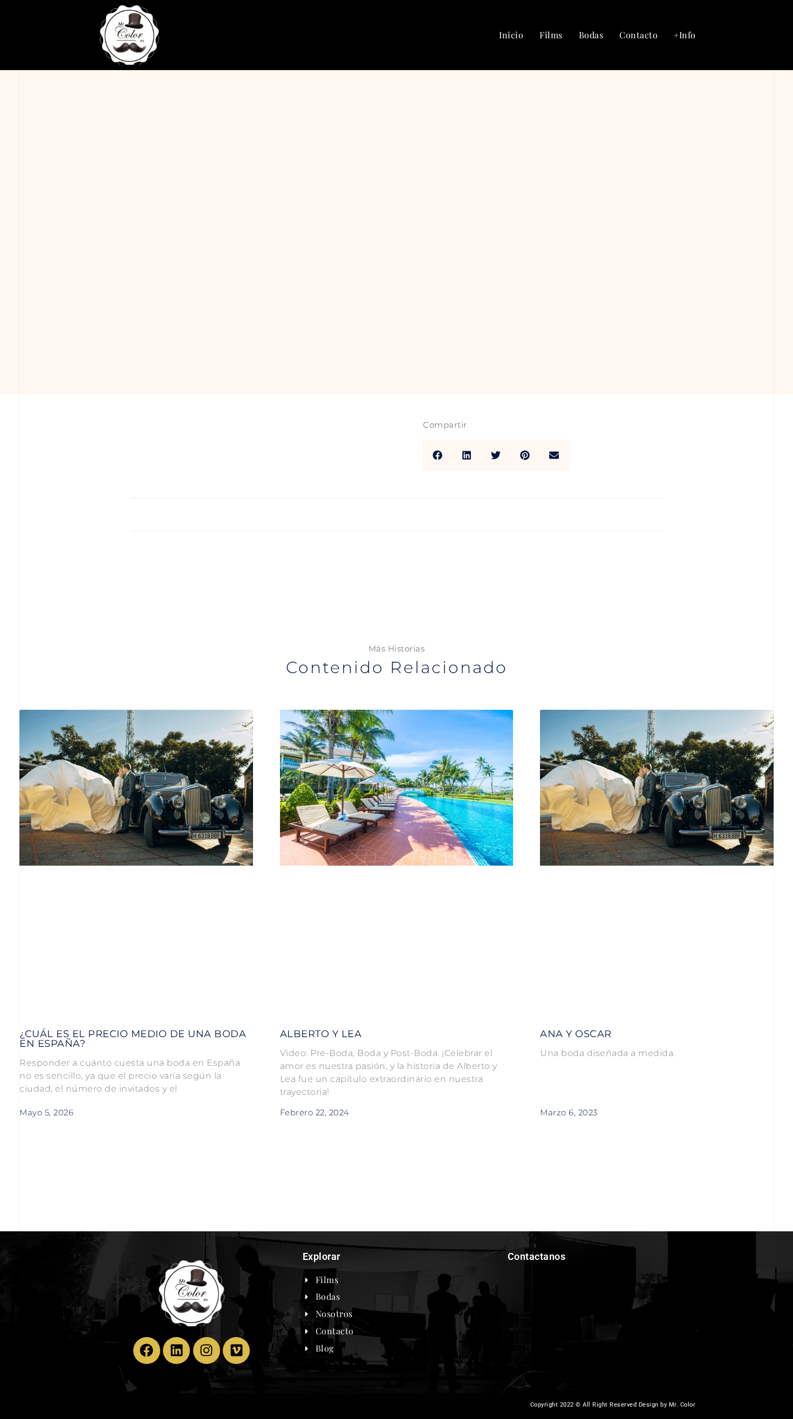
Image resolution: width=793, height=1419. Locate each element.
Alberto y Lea (321, 1034)
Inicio (511, 34)
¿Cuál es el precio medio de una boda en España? (132, 1039)
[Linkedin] (176, 1350)
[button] (437, 455)
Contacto (638, 34)
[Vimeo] (236, 1350)
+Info (685, 34)
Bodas (591, 34)
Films (551, 34)
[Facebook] (146, 1350)
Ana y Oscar (576, 1034)
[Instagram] (206, 1350)
